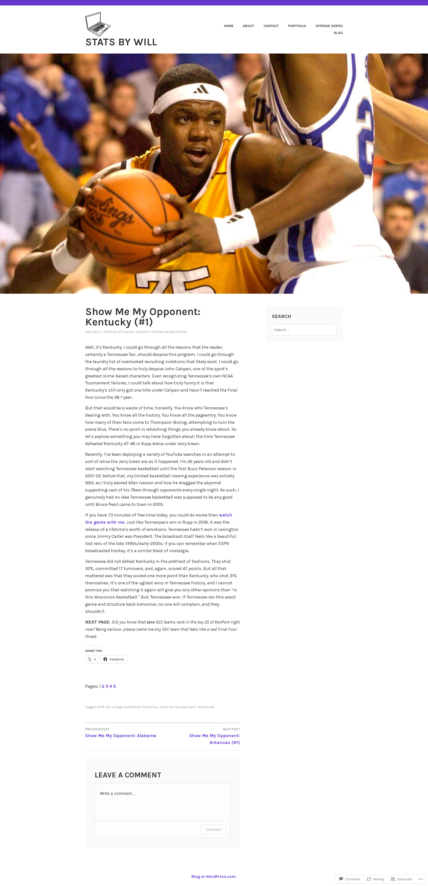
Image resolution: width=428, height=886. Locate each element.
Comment (213, 829)
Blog (338, 33)
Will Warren (125, 332)
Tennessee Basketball (169, 332)
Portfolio (297, 26)
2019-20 (103, 707)
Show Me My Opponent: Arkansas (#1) (214, 736)
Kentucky (150, 707)
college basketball (126, 707)
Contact (271, 26)
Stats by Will (121, 42)
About (248, 26)
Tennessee (205, 707)
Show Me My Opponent (177, 707)
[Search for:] (304, 329)
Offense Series (329, 26)
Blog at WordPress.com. (214, 876)
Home (229, 26)
